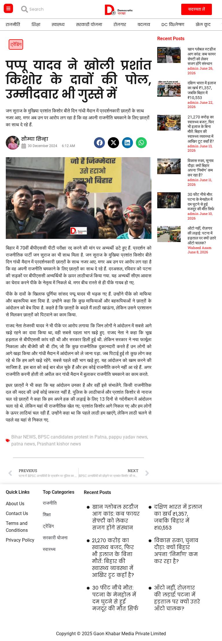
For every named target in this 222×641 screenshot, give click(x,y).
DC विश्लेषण (173, 24)
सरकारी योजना (89, 24)
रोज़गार (120, 24)
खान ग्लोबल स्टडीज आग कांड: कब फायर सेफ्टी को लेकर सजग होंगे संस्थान (202, 56)
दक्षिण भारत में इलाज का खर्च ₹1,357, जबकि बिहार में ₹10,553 (202, 90)
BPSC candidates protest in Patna (72, 437)
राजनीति (13, 24)
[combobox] (51, 9)
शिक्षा (36, 24)
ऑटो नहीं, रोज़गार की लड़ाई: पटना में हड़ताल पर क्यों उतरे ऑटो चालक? (202, 235)
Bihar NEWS (23, 437)
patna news (23, 444)
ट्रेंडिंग (15, 44)
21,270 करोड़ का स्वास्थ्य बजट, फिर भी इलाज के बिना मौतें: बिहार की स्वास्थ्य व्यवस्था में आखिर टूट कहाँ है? (201, 129)
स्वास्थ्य (58, 24)
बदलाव (144, 24)
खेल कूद (203, 24)
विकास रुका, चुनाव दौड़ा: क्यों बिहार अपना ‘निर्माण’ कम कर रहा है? (201, 167)
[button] (99, 142)
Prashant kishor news (59, 444)
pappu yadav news (128, 437)
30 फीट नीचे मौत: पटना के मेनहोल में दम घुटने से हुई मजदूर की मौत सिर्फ (201, 201)
